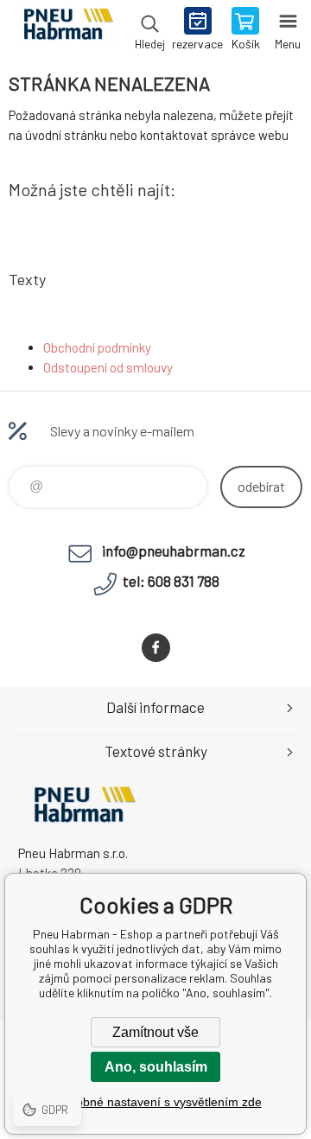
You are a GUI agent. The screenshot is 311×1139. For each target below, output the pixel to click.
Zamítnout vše (155, 1032)
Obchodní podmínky (97, 347)
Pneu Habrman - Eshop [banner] (68, 30)
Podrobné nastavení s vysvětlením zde (156, 1102)
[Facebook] (156, 647)
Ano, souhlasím (156, 1066)
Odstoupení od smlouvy (108, 367)
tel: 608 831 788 (171, 580)
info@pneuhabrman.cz (173, 550)
